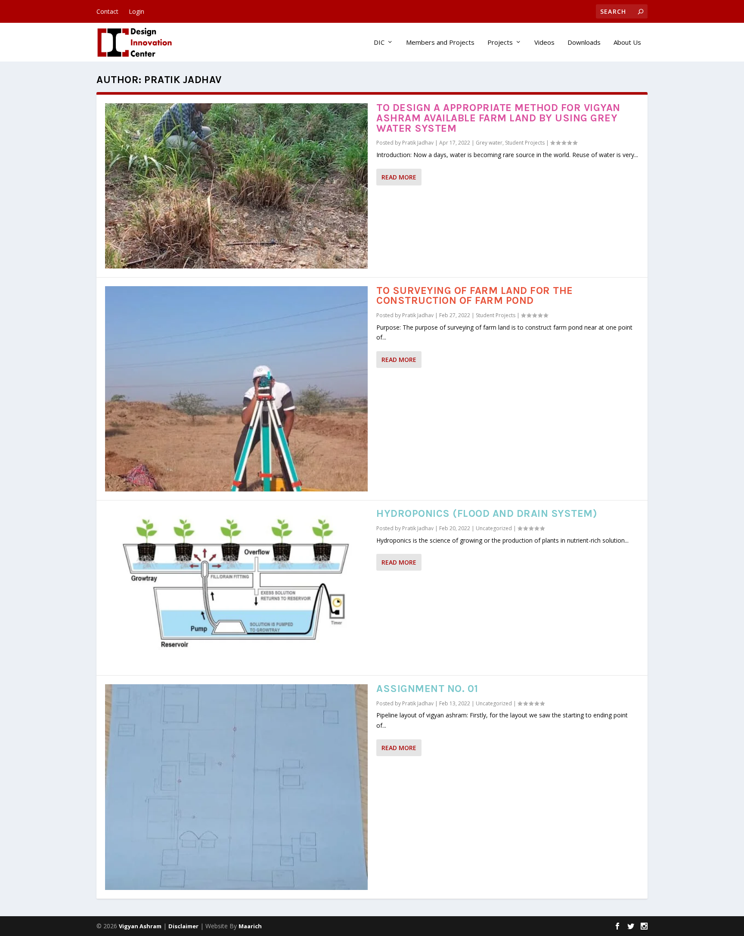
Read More (398, 177)
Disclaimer (183, 926)
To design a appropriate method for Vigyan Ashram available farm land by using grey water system (498, 118)
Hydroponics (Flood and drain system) (486, 513)
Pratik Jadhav (418, 142)
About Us (627, 42)
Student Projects (525, 142)
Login (136, 11)
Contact (107, 11)
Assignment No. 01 (427, 689)
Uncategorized (494, 528)
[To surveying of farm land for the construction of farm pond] (236, 389)
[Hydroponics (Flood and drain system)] (236, 588)
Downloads (584, 42)
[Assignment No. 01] (236, 787)
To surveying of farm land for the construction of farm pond (474, 295)
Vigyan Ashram (140, 926)
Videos (544, 42)
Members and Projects (440, 42)
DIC (379, 42)
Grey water (489, 142)
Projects (500, 42)
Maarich (250, 926)
